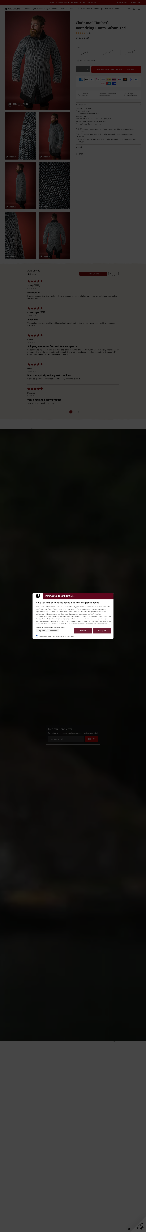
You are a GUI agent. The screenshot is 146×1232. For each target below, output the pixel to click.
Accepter (102, 631)
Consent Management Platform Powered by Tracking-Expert (56, 636)
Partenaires (53, 631)
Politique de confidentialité (44, 627)
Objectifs (41, 631)
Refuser (83, 631)
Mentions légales (59, 627)
